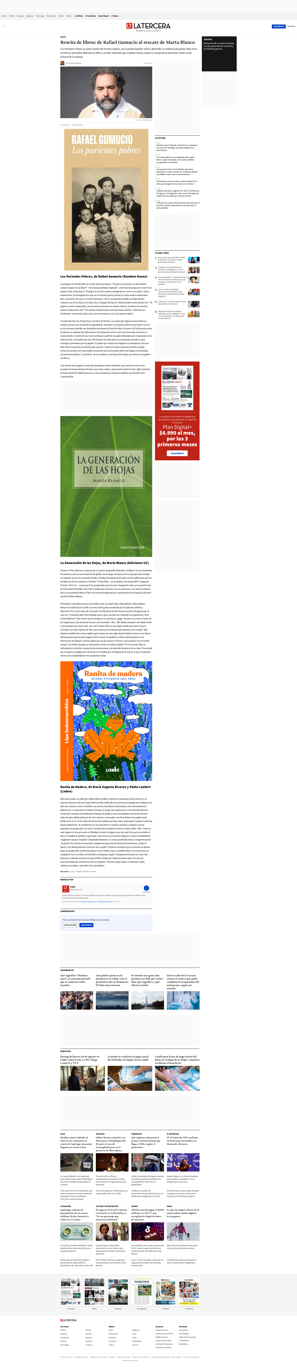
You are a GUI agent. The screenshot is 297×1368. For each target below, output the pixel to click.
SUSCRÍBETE (177, 453)
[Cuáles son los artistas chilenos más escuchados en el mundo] (194, 304)
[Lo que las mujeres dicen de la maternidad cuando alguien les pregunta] (183, 1231)
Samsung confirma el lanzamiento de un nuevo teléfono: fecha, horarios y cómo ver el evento (74, 1215)
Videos (68, 16)
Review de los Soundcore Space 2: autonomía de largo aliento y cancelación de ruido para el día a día (76, 1263)
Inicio (4, 16)
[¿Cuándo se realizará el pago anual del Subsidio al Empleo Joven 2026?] (130, 1078)
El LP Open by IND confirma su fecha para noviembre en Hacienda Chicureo (182, 1141)
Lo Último (79, 16)
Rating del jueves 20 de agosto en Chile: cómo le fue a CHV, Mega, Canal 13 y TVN (80, 1060)
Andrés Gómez (75, 63)
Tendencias (136, 1134)
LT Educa (115, 16)
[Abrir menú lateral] (4, 26)
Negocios (29, 16)
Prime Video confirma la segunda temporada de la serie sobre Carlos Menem (111, 1263)
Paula (169, 1206)
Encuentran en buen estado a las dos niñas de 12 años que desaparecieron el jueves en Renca (177, 183)
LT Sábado (79, 871)
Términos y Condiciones (88, 901)
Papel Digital (103, 16)
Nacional (20, 16)
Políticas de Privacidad (104, 901)
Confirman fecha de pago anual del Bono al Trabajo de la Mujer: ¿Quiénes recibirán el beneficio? (177, 1060)
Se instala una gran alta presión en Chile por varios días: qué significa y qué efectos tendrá (147, 980)
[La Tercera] (70, 1305)
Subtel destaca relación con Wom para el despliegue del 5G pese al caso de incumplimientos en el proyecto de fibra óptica (111, 1144)
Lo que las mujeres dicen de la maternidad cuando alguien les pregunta (183, 1213)
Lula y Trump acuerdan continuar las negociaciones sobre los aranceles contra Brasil (147, 1263)
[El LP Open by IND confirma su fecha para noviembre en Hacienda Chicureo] (183, 1162)
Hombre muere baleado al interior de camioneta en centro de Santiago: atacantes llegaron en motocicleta (177, 147)
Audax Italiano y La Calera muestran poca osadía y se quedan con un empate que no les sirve (182, 1179)
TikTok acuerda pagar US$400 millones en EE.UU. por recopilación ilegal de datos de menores (147, 1215)
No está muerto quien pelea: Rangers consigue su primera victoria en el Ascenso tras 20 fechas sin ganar (183, 1193)
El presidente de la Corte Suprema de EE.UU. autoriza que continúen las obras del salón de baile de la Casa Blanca (147, 1249)
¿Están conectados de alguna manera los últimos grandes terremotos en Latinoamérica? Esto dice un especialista (147, 1180)
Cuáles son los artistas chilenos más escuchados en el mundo (172, 302)
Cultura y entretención (107, 1206)
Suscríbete (87, 925)
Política (12, 16)
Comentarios (78, 125)
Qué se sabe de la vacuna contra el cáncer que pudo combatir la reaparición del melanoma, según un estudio (183, 982)
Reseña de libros (89, 871)
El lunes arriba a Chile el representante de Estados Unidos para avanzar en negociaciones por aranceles (111, 1180)
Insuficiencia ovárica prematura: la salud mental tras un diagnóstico (182, 1261)
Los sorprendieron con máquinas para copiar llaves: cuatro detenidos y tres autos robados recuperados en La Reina (176, 159)
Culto (63, 37)
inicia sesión (70, 925)
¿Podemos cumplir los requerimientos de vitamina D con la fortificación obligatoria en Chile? (147, 1193)
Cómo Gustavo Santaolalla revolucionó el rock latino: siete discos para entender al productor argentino (171, 293)
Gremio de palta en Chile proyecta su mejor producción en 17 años (112, 1192)
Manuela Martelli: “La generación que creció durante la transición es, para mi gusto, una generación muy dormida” (172, 280)
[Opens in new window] (118, 1305)
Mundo (61, 16)
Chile (62, 1134)
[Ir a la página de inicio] (148, 26)
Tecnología (40, 16)
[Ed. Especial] (141, 1305)
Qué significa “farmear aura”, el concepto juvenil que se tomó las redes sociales (75, 980)
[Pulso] (94, 1305)
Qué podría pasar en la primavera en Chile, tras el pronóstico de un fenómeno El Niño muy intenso (112, 980)
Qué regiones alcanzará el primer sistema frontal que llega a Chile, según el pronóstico (145, 1143)
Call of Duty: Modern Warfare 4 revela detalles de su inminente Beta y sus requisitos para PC (76, 1248)
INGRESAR (291, 26)
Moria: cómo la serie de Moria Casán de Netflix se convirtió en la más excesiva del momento (171, 259)
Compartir (66, 125)
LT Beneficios (90, 16)
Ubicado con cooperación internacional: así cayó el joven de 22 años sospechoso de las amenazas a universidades (178, 205)
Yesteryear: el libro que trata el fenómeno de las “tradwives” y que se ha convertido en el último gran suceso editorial (171, 315)
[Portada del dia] (177, 409)
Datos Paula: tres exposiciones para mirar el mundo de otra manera (182, 1246)
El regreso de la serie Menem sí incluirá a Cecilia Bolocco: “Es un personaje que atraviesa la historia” (171, 269)
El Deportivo (51, 16)
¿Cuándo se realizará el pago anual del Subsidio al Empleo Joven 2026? (128, 1058)
